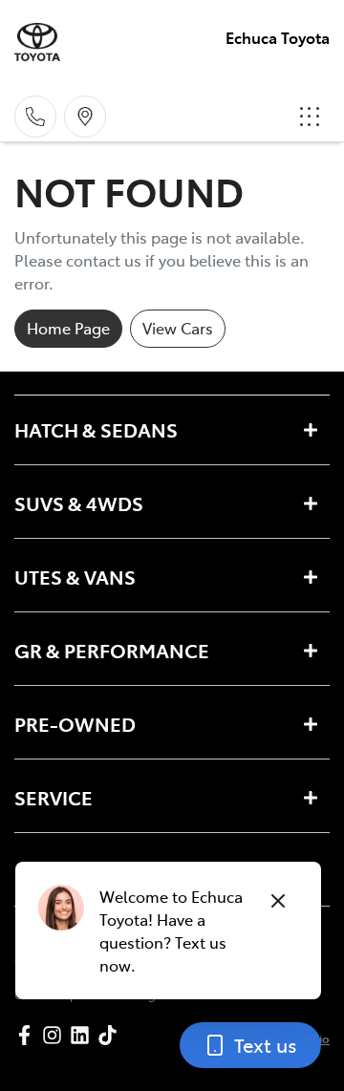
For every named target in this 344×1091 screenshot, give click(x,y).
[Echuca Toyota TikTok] (111, 1035)
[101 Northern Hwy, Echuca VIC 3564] (85, 116)
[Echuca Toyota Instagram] (56, 1035)
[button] (309, 116)
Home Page (68, 327)
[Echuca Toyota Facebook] (28, 1035)
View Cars (177, 327)
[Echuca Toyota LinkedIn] (83, 1035)
